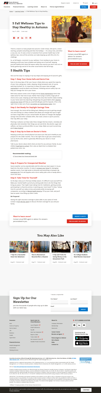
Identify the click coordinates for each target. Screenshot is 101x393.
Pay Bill (84, 7)
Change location (84, 320)
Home (11, 11)
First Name (54, 299)
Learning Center (19, 11)
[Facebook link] (74, 325)
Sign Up (83, 309)
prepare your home (43, 168)
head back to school (22, 146)
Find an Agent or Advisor (78, 64)
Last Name (73, 299)
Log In (95, 3)
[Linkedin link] (79, 325)
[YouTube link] (84, 325)
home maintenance (47, 93)
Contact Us (76, 3)
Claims (93, 7)
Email (52, 306)
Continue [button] (86, 390)
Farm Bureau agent (23, 202)
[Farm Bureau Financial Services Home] (13, 3)
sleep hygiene (18, 128)
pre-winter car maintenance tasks (41, 104)
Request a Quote (65, 3)
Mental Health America (34, 191)
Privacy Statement (14, 391)
